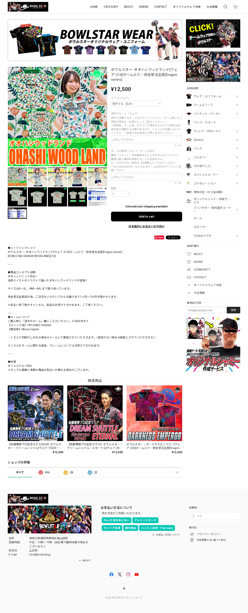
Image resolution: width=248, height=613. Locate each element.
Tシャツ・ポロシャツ (207, 131)
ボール (198, 218)
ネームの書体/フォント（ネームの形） (134, 151)
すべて (20, 472)
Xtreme (198, 139)
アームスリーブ (203, 105)
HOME (94, 6)
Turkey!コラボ (202, 235)
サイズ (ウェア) (120, 98)
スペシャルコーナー (206, 174)
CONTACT (160, 6)
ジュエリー (201, 157)
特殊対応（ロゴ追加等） (209, 192)
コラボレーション (205, 183)
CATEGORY (111, 6)
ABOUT (128, 6)
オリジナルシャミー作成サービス (212, 201)
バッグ (198, 148)
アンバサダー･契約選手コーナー (212, 209)
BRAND (144, 6)
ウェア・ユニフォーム (207, 96)
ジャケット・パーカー (207, 113)
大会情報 (212, 6)
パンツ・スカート (205, 122)
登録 (233, 310)
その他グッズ (202, 166)
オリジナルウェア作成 (187, 6)
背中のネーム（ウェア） (126, 113)
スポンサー (201, 227)
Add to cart (146, 216)
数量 (113, 188)
